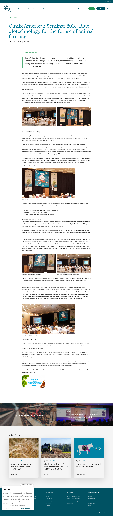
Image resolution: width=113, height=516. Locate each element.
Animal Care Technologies (73, 498)
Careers (48, 505)
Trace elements (71, 503)
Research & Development (73, 496)
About (47, 496)
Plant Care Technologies (73, 501)
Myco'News (14, 461)
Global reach (49, 503)
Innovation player (50, 501)
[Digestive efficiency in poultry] (28, 414)
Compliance (91, 503)
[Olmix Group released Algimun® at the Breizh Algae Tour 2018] (84, 414)
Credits (90, 505)
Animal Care (27, 42)
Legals (90, 496)
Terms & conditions (93, 501)
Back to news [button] (13, 17)
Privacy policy (91, 498)
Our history (49, 498)
